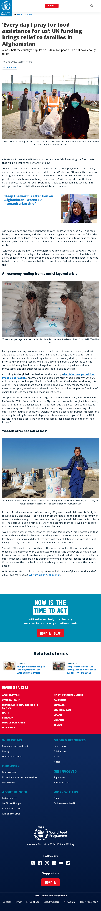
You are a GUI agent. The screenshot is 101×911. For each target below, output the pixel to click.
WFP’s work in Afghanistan (44, 574)
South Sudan (62, 709)
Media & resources (70, 740)
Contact (7, 901)
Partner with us (61, 782)
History (5, 751)
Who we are (12, 740)
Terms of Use (32, 901)
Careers (57, 798)
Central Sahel (11, 700)
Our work (10, 766)
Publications (60, 751)
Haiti (5, 712)
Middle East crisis (14, 722)
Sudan (58, 714)
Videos (57, 761)
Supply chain (8, 782)
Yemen (58, 724)
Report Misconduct (88, 901)
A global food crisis (11, 808)
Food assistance (10, 772)
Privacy (18, 901)
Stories (28, 14)
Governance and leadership (15, 746)
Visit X (33, 863)
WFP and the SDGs (11, 813)
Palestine (60, 700)
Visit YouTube (61, 863)
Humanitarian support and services (19, 777)
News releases (61, 746)
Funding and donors (12, 756)
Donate (51, 6)
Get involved (65, 771)
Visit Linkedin (54, 863)
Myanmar (8, 727)
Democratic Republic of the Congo (20, 706)
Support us (59, 777)
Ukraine (59, 719)
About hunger (14, 792)
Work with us (66, 792)
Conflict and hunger (12, 803)
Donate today (50, 634)
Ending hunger (9, 798)
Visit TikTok (68, 863)
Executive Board (51, 901)
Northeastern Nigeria (68, 695)
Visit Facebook (40, 863)
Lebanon (8, 717)
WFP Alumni (69, 901)
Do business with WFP (64, 803)
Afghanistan (10, 67)
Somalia (59, 704)
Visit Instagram (47, 863)
